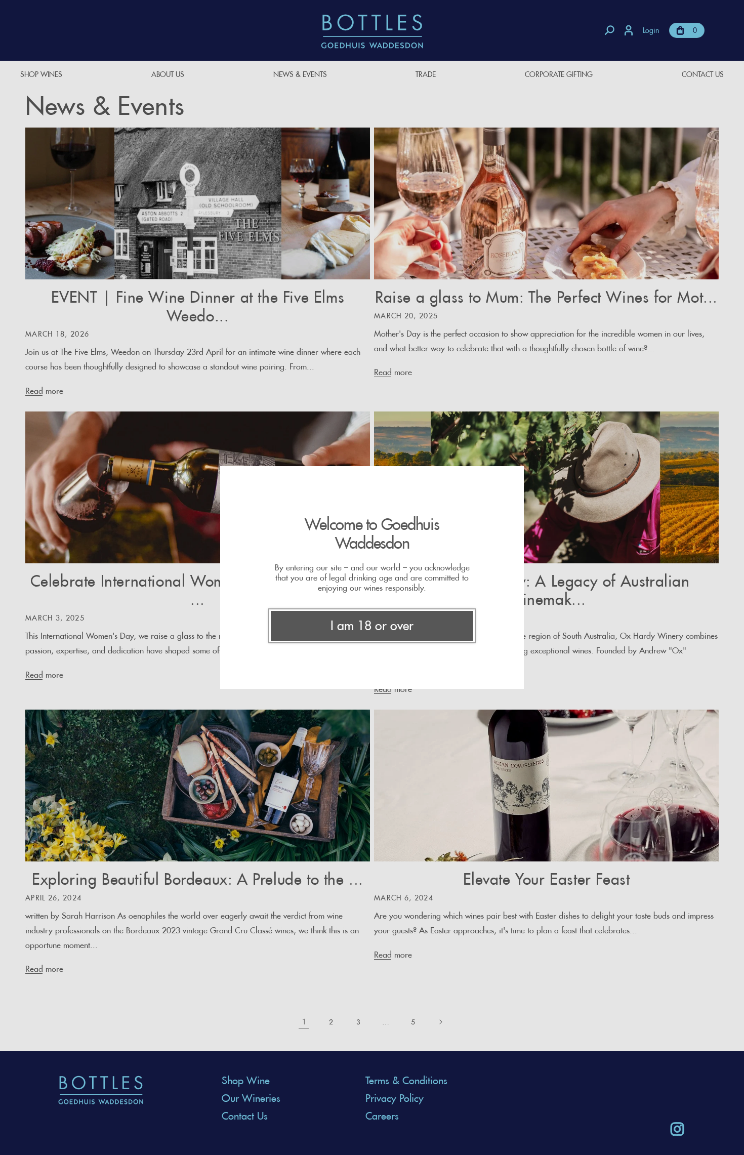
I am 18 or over (372, 625)
